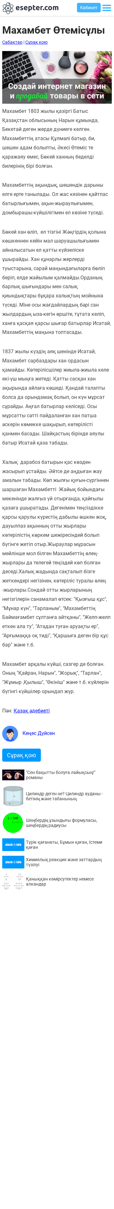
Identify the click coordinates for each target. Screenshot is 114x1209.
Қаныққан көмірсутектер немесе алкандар (60, 881)
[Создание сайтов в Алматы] (57, 102)
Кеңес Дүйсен (38, 733)
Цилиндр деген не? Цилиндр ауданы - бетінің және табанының (64, 796)
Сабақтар (12, 42)
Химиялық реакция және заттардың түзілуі (64, 862)
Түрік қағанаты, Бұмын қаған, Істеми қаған (64, 845)
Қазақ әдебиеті (32, 711)
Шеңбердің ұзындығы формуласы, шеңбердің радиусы (61, 823)
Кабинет (89, 7)
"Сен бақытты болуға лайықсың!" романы (60, 775)
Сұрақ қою (36, 42)
